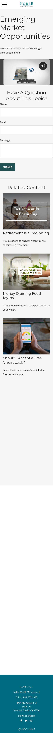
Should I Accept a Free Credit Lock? (22, 360)
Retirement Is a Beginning (26, 233)
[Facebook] (21, 721)
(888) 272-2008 (30, 697)
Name (3, 104)
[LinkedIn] (26, 721)
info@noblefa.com (26, 715)
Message (5, 140)
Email (3, 122)
